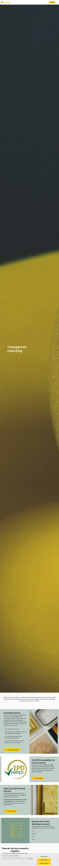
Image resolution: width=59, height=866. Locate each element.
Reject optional (43, 859)
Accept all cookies (44, 863)
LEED (33, 830)
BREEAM (34, 833)
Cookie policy (30, 858)
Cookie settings (44, 856)
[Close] (57, 860)
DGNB (33, 839)
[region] (29, 860)
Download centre (8, 725)
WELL (33, 836)
